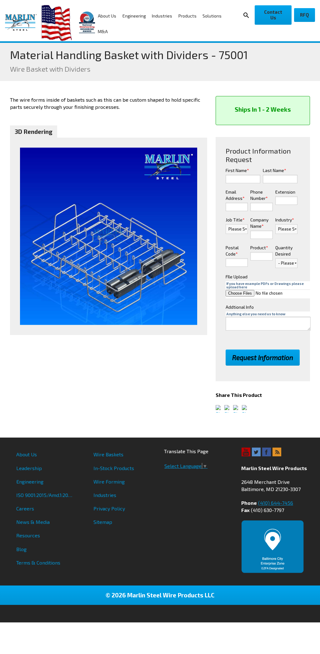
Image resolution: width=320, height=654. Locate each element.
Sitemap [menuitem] (102, 522)
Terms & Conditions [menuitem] (38, 562)
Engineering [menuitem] (134, 15)
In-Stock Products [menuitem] (113, 468)
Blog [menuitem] (21, 549)
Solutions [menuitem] (212, 15)
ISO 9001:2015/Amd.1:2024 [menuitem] (45, 495)
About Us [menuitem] (107, 15)
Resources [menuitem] (28, 535)
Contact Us (273, 14)
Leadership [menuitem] (29, 468)
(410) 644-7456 (275, 503)
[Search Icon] (247, 15)
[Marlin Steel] (23, 22)
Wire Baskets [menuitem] (108, 454)
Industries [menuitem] (162, 15)
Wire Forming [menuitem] (109, 481)
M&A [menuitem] (103, 31)
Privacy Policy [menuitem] (109, 508)
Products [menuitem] (187, 15)
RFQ (304, 15)
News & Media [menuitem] (33, 522)
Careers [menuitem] (25, 508)
